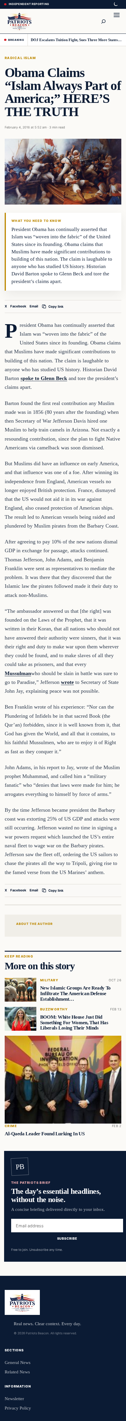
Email (34, 306)
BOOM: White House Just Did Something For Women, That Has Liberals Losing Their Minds (74, 1022)
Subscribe (67, 1238)
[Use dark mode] (115, 4)
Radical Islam (20, 58)
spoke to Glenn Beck (44, 378)
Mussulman (18, 673)
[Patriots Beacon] (19, 21)
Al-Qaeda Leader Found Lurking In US (44, 1134)
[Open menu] (116, 21)
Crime (11, 1126)
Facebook (18, 306)
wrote (67, 682)
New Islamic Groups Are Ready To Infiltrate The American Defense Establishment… (75, 993)
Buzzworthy (54, 1009)
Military (49, 980)
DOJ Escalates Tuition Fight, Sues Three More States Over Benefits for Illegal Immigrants (76, 40)
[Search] (103, 21)
